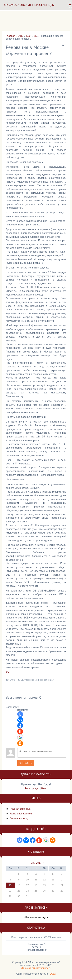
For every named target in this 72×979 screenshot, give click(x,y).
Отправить (25, 763)
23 (18, 890)
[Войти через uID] (20, 714)
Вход (44, 788)
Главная (10, 35)
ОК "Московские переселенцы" (37, 680)
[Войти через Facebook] (20, 726)
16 (18, 885)
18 (36, 885)
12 (44, 879)
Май (28, 35)
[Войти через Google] (20, 737)
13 (53, 879)
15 (35, 35)
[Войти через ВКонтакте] (20, 720)
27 (53, 890)
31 (27, 896)
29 (10, 896)
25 (36, 890)
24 (27, 890)
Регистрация (32, 788)
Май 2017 (36, 862)
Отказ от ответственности (36, 968)
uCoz (53, 973)
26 (44, 890)
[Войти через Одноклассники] (20, 743)
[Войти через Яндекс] (20, 731)
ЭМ (8, 671)
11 (36, 879)
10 (27, 879)
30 (18, 896)
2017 (20, 35)
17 (27, 885)
